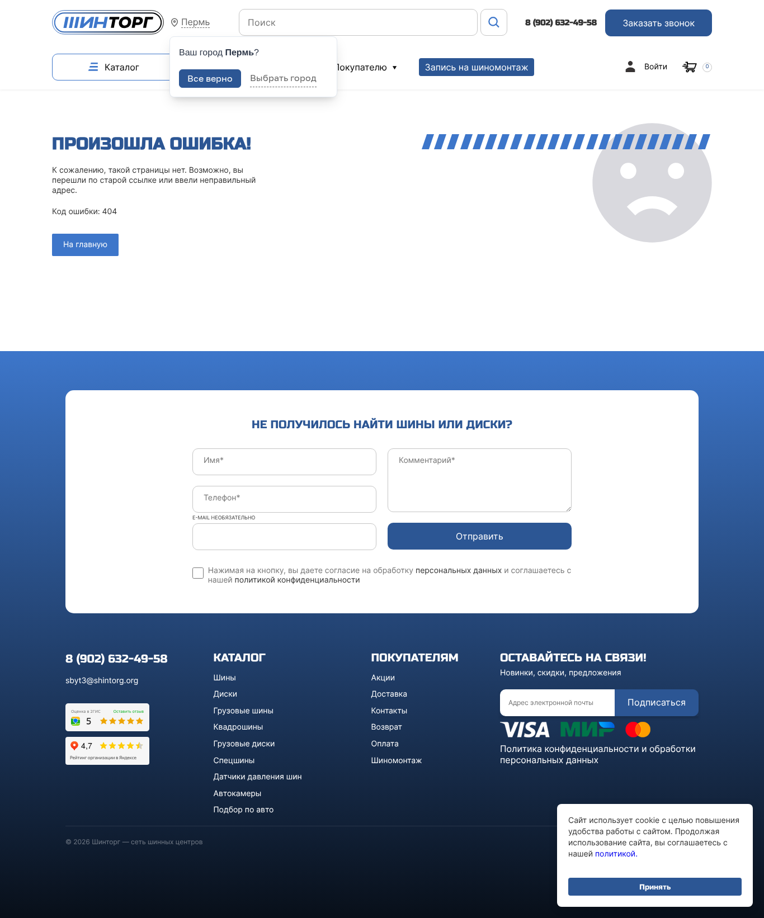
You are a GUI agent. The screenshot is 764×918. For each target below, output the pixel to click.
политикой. (616, 854)
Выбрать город (283, 77)
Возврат (387, 727)
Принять (655, 886)
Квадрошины (238, 727)
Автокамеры (238, 793)
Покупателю (361, 67)
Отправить (479, 536)
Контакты (389, 711)
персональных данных (459, 570)
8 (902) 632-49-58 (561, 22)
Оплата (385, 744)
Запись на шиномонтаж (476, 67)
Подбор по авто (244, 810)
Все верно (210, 78)
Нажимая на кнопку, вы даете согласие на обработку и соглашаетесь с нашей (390, 575)
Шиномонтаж (396, 760)
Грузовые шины (243, 711)
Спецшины (234, 760)
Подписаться (657, 702)
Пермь (195, 22)
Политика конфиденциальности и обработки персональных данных (598, 754)
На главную (85, 244)
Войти (655, 67)
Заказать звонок (658, 23)
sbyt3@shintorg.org (101, 680)
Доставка (389, 694)
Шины (225, 678)
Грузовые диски (244, 744)
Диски (226, 694)
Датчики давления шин (258, 777)
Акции (383, 678)
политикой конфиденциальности (297, 580)
